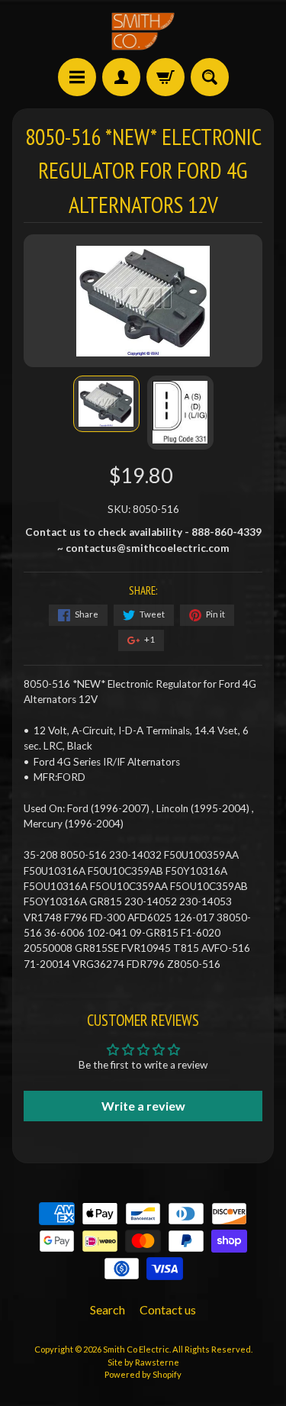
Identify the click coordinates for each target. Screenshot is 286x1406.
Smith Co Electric (136, 1349)
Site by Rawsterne (143, 1362)
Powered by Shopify (143, 1374)
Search (107, 1309)
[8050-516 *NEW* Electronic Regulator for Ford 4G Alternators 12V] (106, 404)
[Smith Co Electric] (143, 31)
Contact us (168, 1309)
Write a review (143, 1105)
